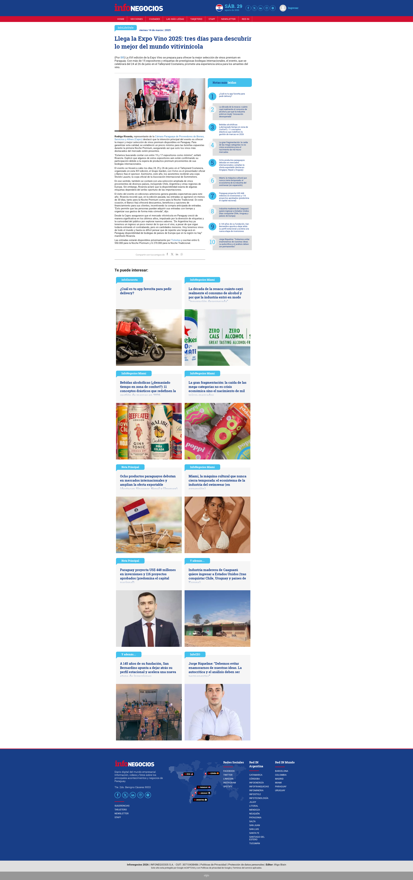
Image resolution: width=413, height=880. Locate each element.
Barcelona (281, 771)
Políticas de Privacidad (213, 864)
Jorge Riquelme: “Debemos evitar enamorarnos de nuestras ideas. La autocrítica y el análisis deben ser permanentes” (234, 243)
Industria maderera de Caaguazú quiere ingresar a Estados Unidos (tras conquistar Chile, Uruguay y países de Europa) (234, 212)
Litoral (253, 806)
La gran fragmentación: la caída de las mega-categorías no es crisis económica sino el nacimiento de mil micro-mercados (233, 147)
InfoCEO (195, 654)
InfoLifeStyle (126, 27)
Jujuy (252, 802)
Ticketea (176, 240)
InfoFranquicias (259, 786)
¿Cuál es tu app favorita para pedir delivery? (232, 95)
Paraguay (280, 786)
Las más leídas (175, 19)
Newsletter (228, 19)
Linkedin (228, 778)
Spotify (227, 786)
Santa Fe (254, 833)
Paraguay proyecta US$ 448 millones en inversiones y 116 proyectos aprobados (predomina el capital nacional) (234, 197)
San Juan (254, 825)
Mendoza (254, 809)
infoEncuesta (129, 279)
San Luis (254, 829)
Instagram (229, 782)
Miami (278, 782)
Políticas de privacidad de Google (216, 868)
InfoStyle (255, 794)
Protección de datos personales (246, 864)
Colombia (281, 775)
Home (120, 19)
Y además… (197, 560)
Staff (212, 19)
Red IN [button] (245, 19)
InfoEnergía (256, 782)
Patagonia (255, 817)
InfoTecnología (258, 798)
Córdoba (254, 778)
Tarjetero (196, 19)
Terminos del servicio (242, 868)
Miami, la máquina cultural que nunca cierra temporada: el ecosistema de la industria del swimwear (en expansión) (233, 181)
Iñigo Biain (280, 864)
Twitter (227, 775)
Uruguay (280, 790)
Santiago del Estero (257, 838)
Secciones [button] (137, 19)
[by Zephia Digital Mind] (206, 876)
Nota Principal (130, 467)
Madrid (279, 778)
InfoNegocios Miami (202, 279)
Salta (252, 821)
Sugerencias (122, 805)
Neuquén (254, 813)
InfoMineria (256, 790)
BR (122, 57)
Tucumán (254, 843)
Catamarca (255, 775)
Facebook (229, 771)
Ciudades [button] (154, 19)
